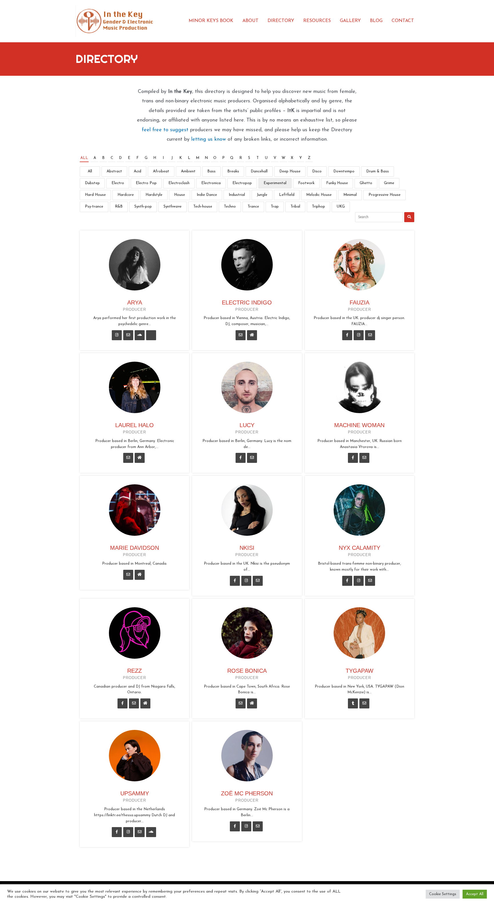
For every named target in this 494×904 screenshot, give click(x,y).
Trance (253, 206)
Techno (230, 206)
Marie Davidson (134, 548)
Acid (137, 171)
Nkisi (247, 548)
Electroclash (179, 183)
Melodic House (319, 195)
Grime (389, 183)
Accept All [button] (474, 894)
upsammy (134, 793)
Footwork (306, 183)
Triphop (318, 206)
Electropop (242, 183)
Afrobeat (161, 171)
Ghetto (366, 183)
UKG (341, 206)
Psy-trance (94, 206)
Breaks (233, 171)
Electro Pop (146, 183)
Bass (211, 171)
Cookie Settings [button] (442, 894)
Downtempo (343, 171)
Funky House (337, 183)
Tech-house (202, 206)
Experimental (275, 183)
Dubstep (92, 183)
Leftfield (286, 195)
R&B (119, 206)
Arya (134, 302)
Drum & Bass (377, 171)
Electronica (211, 183)
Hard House (95, 195)
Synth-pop (143, 206)
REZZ (134, 671)
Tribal (295, 206)
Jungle (262, 195)
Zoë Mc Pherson (247, 793)
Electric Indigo (247, 302)
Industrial (237, 195)
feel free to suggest (165, 130)
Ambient (188, 171)
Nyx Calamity (359, 548)
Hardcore (125, 195)
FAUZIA (359, 302)
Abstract (114, 171)
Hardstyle (154, 195)
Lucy (247, 425)
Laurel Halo (134, 425)
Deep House (289, 171)
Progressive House (384, 195)
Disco (317, 171)
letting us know (208, 139)
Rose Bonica (247, 671)
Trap (275, 206)
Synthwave (173, 206)
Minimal (350, 195)
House (179, 195)
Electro (117, 183)
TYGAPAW (359, 671)
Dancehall (259, 171)
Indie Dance (207, 195)
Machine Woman (359, 425)
